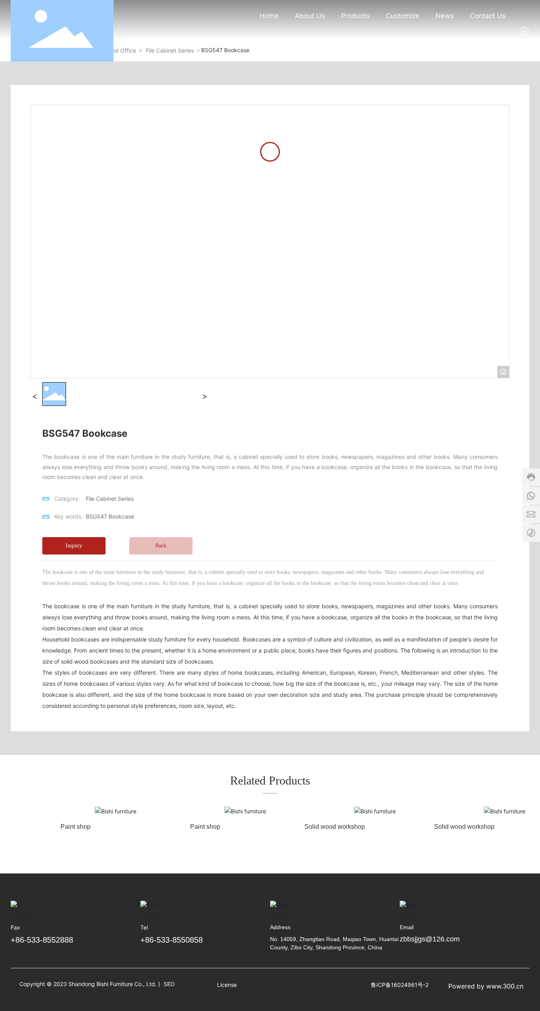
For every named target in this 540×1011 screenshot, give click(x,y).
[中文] (524, 30)
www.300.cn (504, 986)
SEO (169, 984)
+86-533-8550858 (171, 940)
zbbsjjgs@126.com (430, 939)
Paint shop (75, 826)
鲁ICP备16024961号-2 (400, 984)
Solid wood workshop (334, 826)
